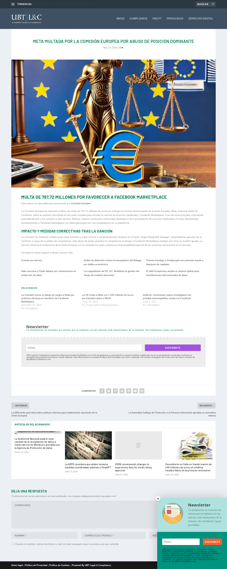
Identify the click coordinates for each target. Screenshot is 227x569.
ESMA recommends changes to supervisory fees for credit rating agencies (133, 467)
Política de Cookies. (60, 565)
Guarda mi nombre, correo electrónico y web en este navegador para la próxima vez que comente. (67, 544)
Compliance (138, 18)
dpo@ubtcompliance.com (183, 561)
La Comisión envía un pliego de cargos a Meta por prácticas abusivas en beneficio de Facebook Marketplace (47, 298)
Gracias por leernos (31, 260)
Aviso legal (17, 565)
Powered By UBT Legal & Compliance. (91, 565)
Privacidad (175, 18)
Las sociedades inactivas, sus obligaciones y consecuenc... (64, 4)
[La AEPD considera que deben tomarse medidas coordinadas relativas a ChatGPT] (88, 445)
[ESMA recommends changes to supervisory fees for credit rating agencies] (138, 445)
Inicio (120, 18)
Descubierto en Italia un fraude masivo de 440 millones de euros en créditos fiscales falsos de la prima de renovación (188, 467)
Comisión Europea (81, 203)
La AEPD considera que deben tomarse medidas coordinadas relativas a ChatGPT (88, 466)
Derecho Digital (200, 18)
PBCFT (157, 18)
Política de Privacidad (36, 565)
